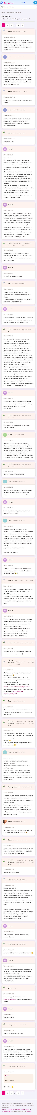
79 (18, 25)
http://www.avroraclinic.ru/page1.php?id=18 (16, 687)
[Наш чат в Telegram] (35, 2)
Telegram (28, 1111)
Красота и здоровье (15, 12)
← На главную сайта (23, 2)
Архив (3, 12)
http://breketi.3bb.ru (10, 999)
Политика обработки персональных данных (13, 1109)
